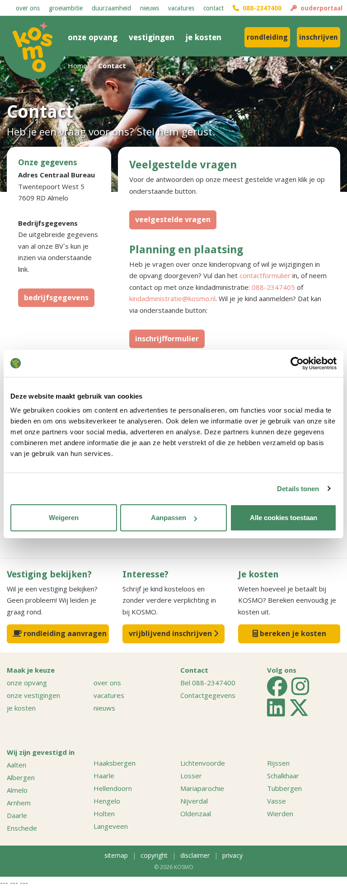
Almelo (17, 790)
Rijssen (278, 762)
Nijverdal (194, 800)
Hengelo (107, 800)
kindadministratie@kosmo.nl (172, 298)
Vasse (276, 800)
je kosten (203, 37)
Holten (104, 813)
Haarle (104, 775)
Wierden (280, 813)
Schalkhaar (283, 775)
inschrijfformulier (167, 339)
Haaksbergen (115, 762)
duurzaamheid (111, 8)
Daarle (17, 815)
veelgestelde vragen (173, 219)
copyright (154, 855)
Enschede (22, 827)
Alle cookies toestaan (283, 517)
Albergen (21, 777)
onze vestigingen (33, 695)
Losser (191, 775)
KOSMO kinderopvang (34, 47)
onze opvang (92, 37)
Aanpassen (168, 517)
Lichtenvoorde (202, 762)
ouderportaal (319, 8)
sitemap (116, 855)
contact (213, 8)
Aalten (16, 764)
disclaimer (195, 855)
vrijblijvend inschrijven (171, 633)
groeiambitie (66, 8)
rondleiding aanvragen (64, 633)
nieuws (149, 8)
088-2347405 (273, 287)
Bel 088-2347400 (207, 682)
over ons (28, 8)
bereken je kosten (292, 633)
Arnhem (19, 802)
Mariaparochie (202, 788)
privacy (232, 855)
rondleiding (267, 37)
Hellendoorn (113, 788)
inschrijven (318, 37)
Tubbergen (284, 788)
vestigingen (151, 37)
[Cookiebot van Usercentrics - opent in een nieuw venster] (297, 363)
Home (77, 65)
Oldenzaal (195, 813)
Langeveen (111, 826)
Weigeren (64, 517)
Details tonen (298, 489)
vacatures (181, 8)
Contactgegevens (207, 695)
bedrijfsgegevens (56, 297)
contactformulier (265, 275)
